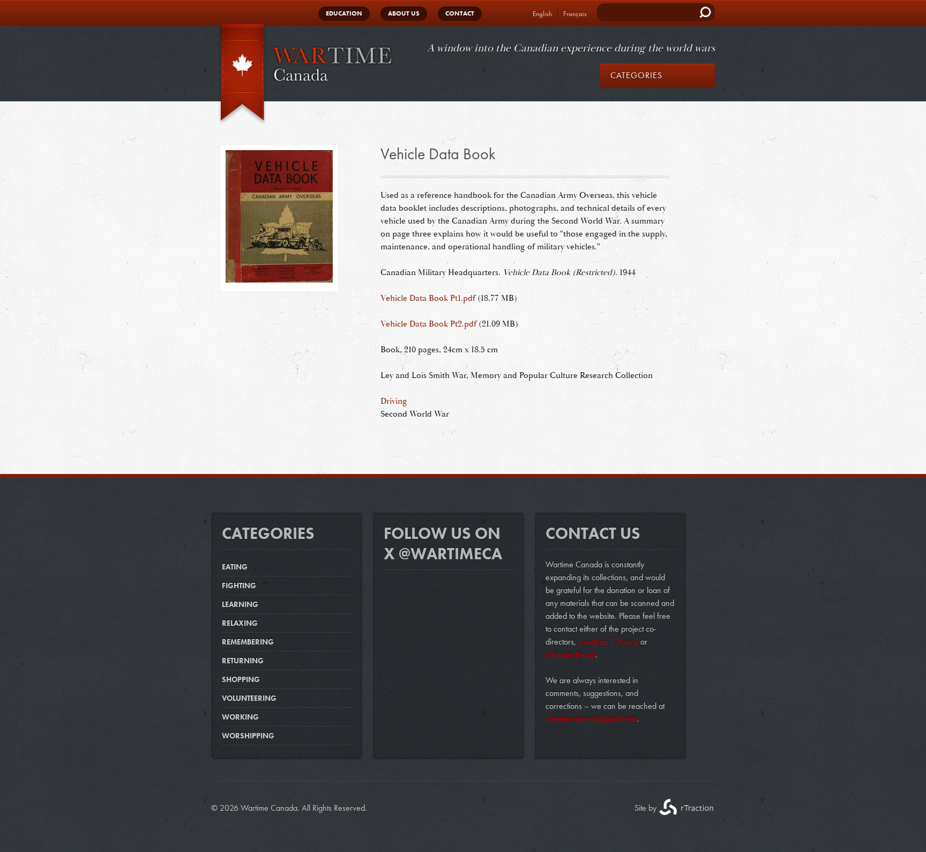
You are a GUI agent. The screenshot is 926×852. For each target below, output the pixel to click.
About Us (404, 13)
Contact (459, 13)
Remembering (248, 642)
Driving (393, 401)
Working (240, 717)
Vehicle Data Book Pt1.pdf (427, 298)
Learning (240, 604)
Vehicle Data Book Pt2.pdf (428, 323)
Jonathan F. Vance (607, 641)
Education (344, 13)
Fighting (239, 585)
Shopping (241, 679)
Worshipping (248, 735)
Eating (235, 567)
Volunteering (249, 698)
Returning (243, 660)
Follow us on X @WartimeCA (443, 543)
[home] (302, 74)
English (542, 13)
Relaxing (240, 623)
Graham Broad (570, 654)
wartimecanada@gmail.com (591, 718)
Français (575, 13)
